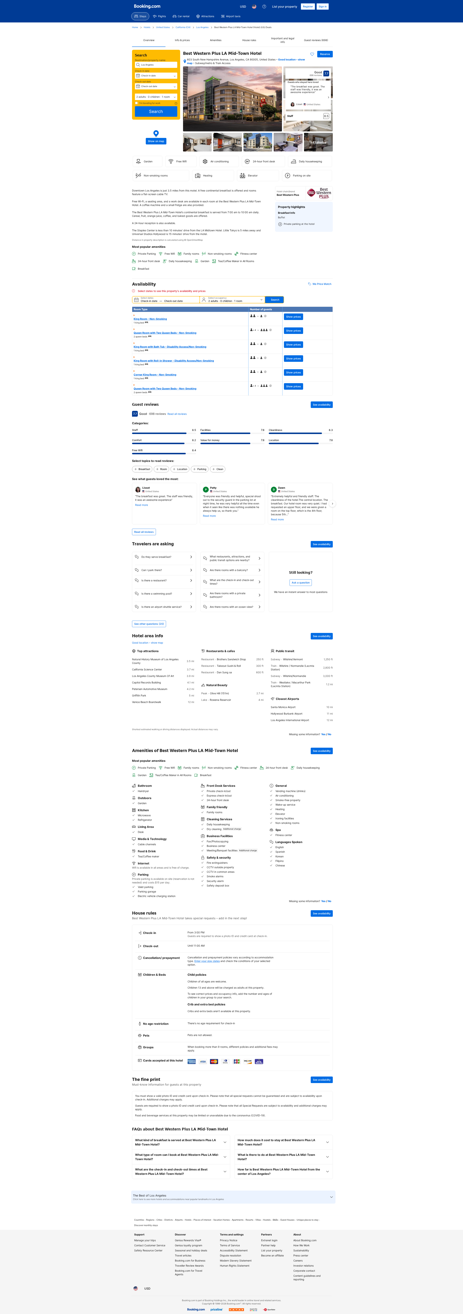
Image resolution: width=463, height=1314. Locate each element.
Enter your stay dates (207, 961)
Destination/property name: (150, 60)
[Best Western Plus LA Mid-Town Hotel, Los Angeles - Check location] (185, 61)
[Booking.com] (147, 6)
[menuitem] (140, 16)
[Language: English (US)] (254, 6)
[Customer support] (264, 6)
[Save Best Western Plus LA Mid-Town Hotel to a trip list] (312, 54)
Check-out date (143, 81)
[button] (156, 97)
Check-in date (142, 71)
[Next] (328, 97)
